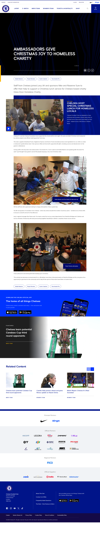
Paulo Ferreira (31, 78)
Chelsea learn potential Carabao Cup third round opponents (19, 391)
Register (81, 2)
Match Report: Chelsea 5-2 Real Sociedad (78, 391)
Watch (26, 8)
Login (75, 2)
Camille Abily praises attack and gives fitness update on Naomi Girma (50, 391)
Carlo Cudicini (43, 78)
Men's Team (36, 8)
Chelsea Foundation (13, 2)
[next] (92, 369)
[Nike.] (91, 2)
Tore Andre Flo (56, 78)
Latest (16, 8)
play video (9, 99)
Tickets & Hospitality (65, 8)
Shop (78, 8)
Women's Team (48, 8)
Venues (3, 2)
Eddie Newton (19, 78)
